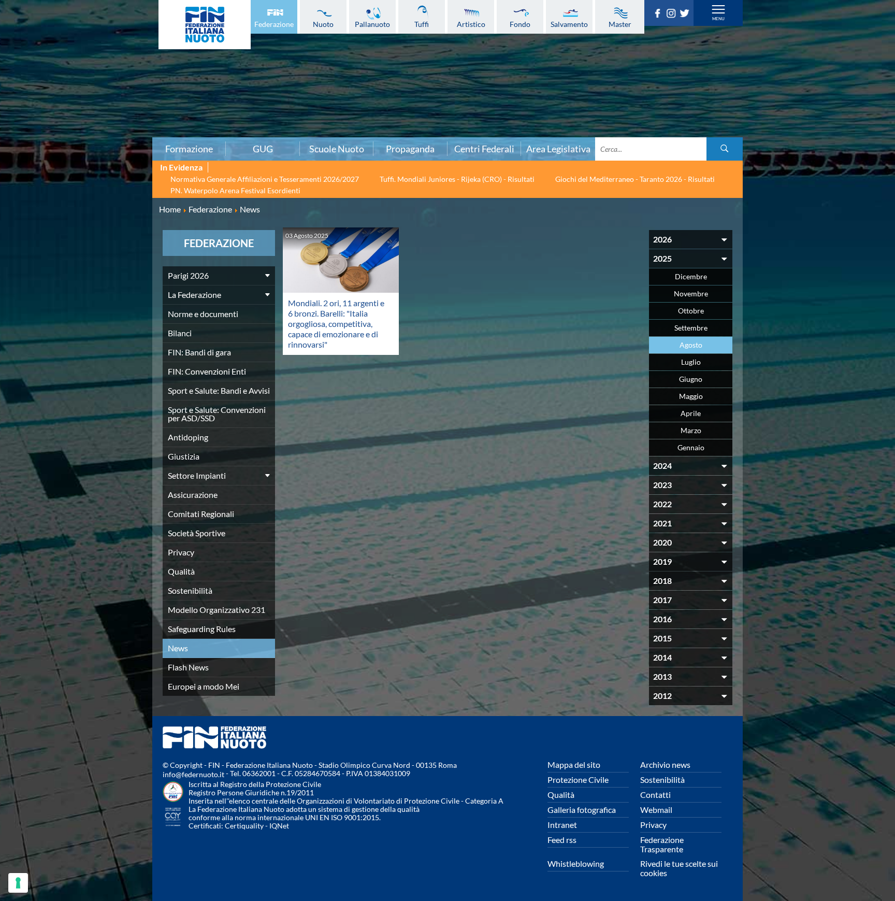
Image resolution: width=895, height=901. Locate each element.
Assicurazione (193, 494)
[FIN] (204, 24)
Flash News (188, 667)
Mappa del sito (573, 764)
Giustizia (183, 456)
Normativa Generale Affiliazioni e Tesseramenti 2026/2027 (264, 179)
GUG (263, 148)
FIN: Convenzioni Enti (207, 371)
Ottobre (691, 310)
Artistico (471, 24)
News (178, 648)
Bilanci (180, 333)
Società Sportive (196, 533)
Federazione (274, 24)
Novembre (691, 293)
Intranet (562, 825)
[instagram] (673, 14)
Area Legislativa (558, 148)
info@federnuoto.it (193, 774)
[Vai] (724, 149)
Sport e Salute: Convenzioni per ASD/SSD (217, 414)
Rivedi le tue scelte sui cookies (679, 868)
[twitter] (686, 14)
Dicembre (691, 276)
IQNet (279, 825)
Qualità (181, 571)
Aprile (691, 413)
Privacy (181, 552)
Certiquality (244, 825)
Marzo (691, 430)
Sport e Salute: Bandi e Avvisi (219, 390)
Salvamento (569, 24)
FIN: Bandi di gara (199, 352)
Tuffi (421, 24)
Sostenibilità (190, 590)
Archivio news (665, 764)
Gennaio (690, 447)
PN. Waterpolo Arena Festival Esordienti (235, 190)
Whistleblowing (575, 863)
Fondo (520, 24)
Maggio (691, 396)
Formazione (189, 148)
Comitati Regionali (201, 514)
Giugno (690, 379)
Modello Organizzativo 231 (216, 609)
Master (620, 24)
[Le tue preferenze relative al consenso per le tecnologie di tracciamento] (18, 883)
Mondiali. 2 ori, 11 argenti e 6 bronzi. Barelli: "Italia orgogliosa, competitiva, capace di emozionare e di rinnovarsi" (336, 323)
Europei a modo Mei (203, 686)
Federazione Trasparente (662, 844)
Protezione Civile (578, 779)
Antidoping (188, 437)
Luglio (691, 361)
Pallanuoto (372, 24)
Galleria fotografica (581, 809)
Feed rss (561, 840)
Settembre (691, 327)
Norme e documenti (203, 314)
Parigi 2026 (188, 275)
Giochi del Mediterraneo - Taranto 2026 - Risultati (635, 179)
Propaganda (410, 148)
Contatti (655, 794)
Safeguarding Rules (202, 629)
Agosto (691, 344)
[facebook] (659, 14)
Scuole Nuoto (336, 148)
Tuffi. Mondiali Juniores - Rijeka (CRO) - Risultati (457, 179)
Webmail (656, 809)
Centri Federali (484, 148)
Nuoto (323, 24)
